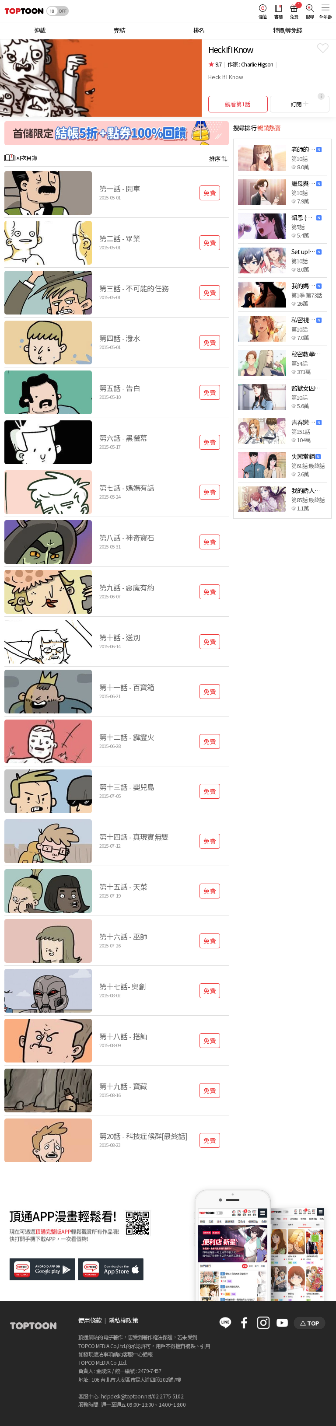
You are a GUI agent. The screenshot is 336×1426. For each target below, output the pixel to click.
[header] (22, 11)
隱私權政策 (123, 1320)
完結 (119, 30)
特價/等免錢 (287, 30)
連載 (39, 30)
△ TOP (309, 1323)
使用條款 (90, 1320)
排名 (198, 30)
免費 (209, 193)
